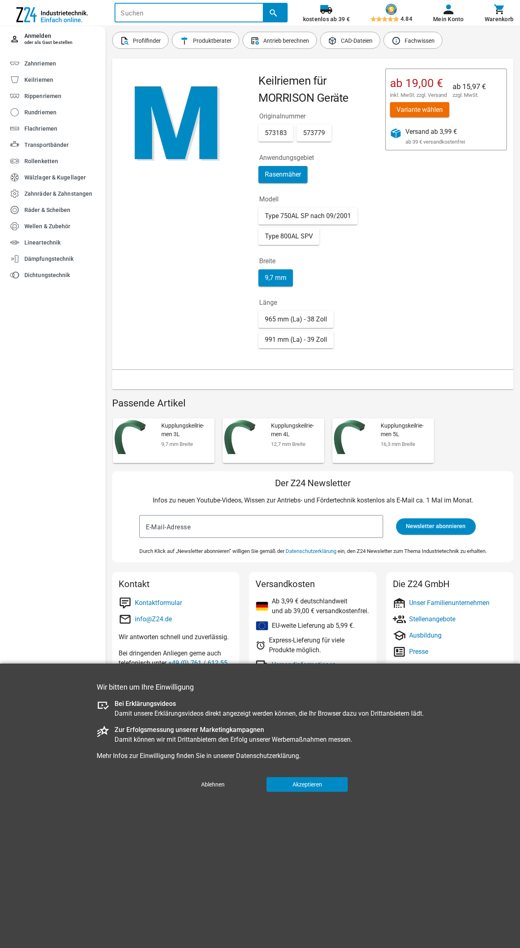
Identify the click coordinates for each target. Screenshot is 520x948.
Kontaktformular (158, 603)
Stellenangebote (432, 619)
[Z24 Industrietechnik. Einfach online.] (52, 13)
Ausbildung (425, 635)
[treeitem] (60, 79)
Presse (418, 651)
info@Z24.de (153, 619)
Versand (437, 95)
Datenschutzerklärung (311, 551)
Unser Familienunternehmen (449, 603)
